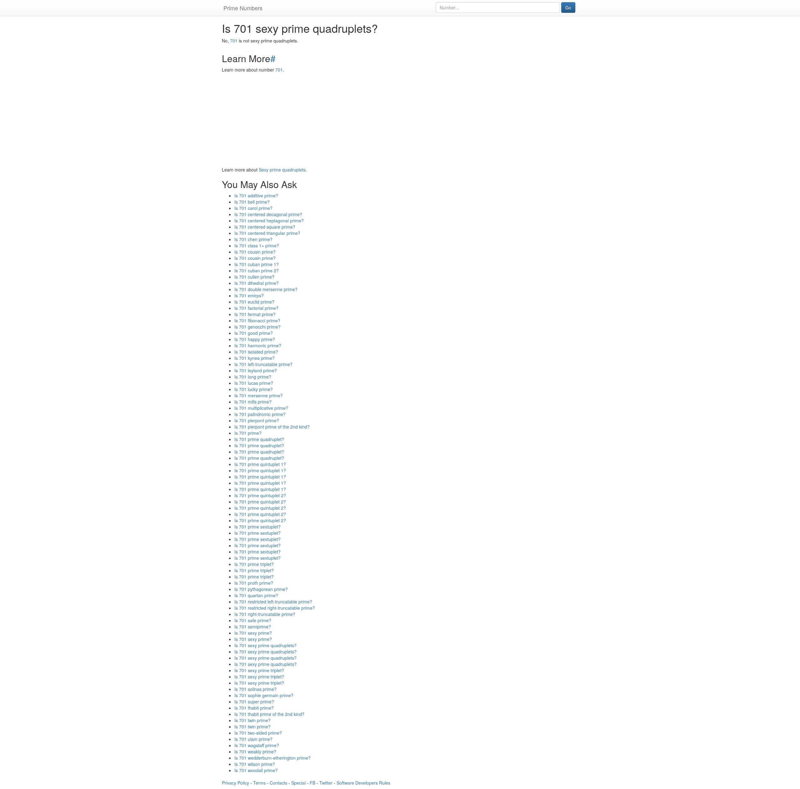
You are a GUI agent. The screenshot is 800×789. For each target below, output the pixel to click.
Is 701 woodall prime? (256, 770)
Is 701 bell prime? (252, 202)
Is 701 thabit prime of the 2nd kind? (269, 714)
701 (234, 40)
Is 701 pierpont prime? (256, 420)
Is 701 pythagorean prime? (261, 589)
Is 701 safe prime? (252, 620)
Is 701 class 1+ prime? (256, 245)
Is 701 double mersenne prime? (266, 289)
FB (312, 783)
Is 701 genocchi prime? (257, 327)
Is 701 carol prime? (253, 208)
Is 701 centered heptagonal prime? (269, 220)
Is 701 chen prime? (253, 239)
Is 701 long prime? (252, 377)
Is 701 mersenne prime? (258, 395)
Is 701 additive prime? (256, 195)
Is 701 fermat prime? (255, 314)
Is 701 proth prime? (253, 583)
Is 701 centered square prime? (264, 227)
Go (568, 7)
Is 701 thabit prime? (254, 708)
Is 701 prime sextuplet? (257, 527)
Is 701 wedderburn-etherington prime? (272, 758)
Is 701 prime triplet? (254, 564)
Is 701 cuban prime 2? (256, 270)
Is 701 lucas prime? (253, 383)
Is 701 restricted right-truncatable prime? (274, 608)
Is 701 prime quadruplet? (259, 439)
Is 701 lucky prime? (253, 389)
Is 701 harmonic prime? (257, 345)
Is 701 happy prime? (254, 339)
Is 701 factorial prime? (256, 308)
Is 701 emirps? (249, 295)
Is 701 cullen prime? (254, 277)
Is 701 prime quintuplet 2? (260, 495)
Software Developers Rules (363, 783)
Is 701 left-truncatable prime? (263, 364)
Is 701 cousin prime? (255, 252)
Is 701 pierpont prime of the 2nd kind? (272, 427)
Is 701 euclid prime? (254, 302)
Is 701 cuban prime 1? (256, 264)
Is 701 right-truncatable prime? (264, 614)
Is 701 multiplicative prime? (261, 408)
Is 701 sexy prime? (253, 633)
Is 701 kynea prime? (254, 358)
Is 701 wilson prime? (254, 764)
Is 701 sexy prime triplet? (259, 670)
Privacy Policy (235, 783)
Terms (259, 783)
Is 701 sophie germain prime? (263, 695)
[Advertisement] (400, 119)
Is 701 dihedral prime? (256, 283)
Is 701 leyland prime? (255, 370)
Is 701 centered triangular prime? (267, 233)
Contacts (278, 783)
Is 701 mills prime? (253, 402)
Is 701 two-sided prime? (258, 733)
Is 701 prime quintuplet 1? (260, 464)
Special (298, 783)
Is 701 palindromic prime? (260, 414)
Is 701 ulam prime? (253, 739)
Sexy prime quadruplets (282, 169)
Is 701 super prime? (254, 701)
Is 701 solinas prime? (255, 689)
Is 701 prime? (248, 433)
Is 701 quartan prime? (256, 595)
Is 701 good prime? (253, 333)
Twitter (325, 783)
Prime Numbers (242, 8)
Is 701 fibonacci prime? (257, 320)
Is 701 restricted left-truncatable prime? (273, 601)
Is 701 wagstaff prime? (256, 745)
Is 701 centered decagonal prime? (268, 214)
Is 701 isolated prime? (256, 352)
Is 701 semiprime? (252, 626)
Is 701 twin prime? (252, 720)
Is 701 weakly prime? (255, 751)
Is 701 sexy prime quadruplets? (265, 645)
